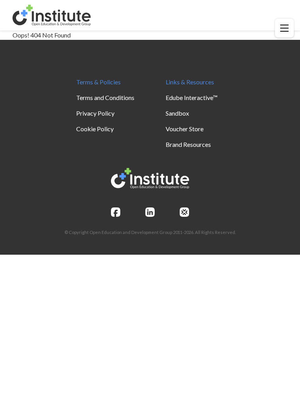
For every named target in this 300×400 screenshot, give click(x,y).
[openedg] (184, 212)
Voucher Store (185, 128)
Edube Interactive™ (192, 97)
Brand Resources (188, 144)
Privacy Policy (95, 113)
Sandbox (177, 113)
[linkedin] (150, 212)
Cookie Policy (95, 128)
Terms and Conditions (105, 97)
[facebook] (115, 212)
